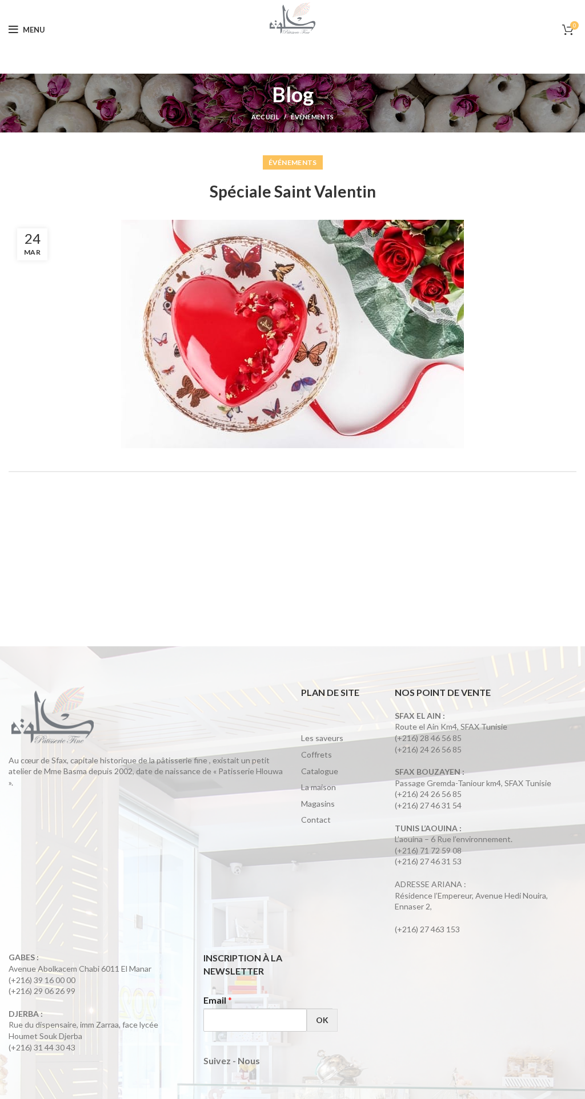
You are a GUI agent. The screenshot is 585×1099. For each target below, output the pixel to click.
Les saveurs (322, 738)
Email (217, 1000)
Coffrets (316, 754)
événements (312, 116)
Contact (316, 819)
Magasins (318, 803)
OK (322, 1020)
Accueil (265, 116)
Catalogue (319, 771)
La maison (318, 787)
